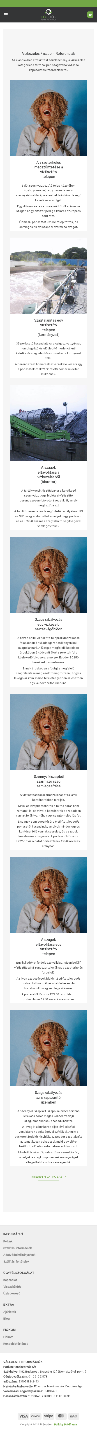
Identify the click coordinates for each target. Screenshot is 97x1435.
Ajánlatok (9, 1312)
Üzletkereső (11, 1293)
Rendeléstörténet (15, 1344)
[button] (5, 15)
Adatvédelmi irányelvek (19, 1255)
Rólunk (7, 1241)
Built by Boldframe (65, 1424)
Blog (6, 1318)
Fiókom (8, 1337)
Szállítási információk (17, 1248)
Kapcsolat (10, 1280)
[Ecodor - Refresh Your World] (48, 15)
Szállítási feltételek (16, 1261)
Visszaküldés (12, 1287)
